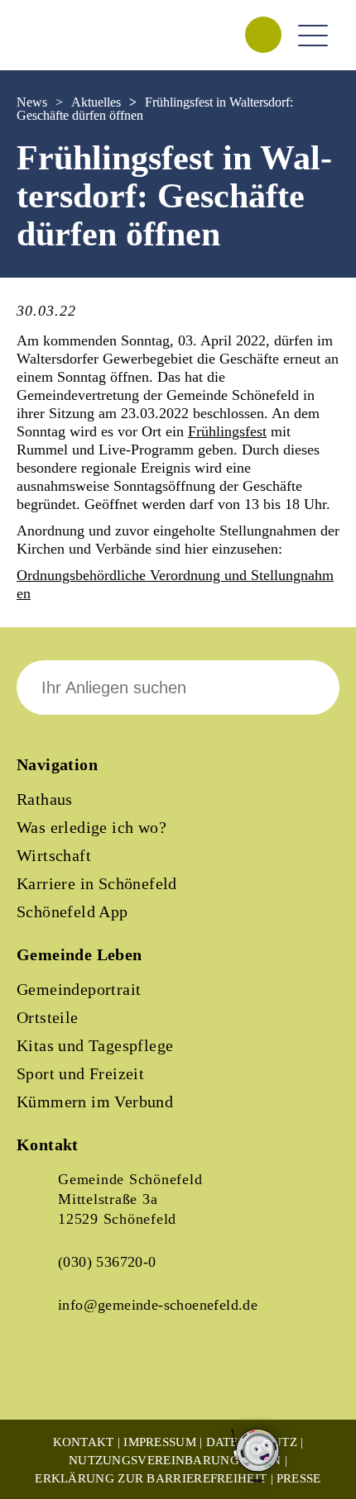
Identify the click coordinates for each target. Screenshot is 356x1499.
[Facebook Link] (43, 1377)
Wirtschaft (54, 855)
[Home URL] (89, 53)
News (32, 102)
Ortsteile (48, 1017)
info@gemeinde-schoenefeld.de (157, 1305)
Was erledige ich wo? (91, 827)
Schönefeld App (72, 911)
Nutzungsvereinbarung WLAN (175, 1460)
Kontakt (83, 1442)
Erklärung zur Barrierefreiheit (151, 1478)
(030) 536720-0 (107, 1262)
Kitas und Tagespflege (95, 1045)
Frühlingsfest (227, 431)
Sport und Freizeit (80, 1073)
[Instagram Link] (99, 1377)
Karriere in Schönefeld (97, 883)
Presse (299, 1478)
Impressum (159, 1442)
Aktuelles (96, 102)
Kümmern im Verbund (95, 1101)
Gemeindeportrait (79, 989)
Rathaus (45, 799)
